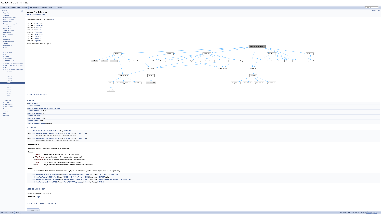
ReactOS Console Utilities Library (14, 69)
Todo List (5, 43)
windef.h (38, 23)
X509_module (9, 106)
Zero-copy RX (7, 28)
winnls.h (38, 30)
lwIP (6, 50)
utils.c (8, 95)
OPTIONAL (118, 179)
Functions (378, 10)
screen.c (9, 87)
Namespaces (34, 7)
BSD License (6, 39)
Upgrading (6, 13)
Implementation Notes (9, 37)
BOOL (33, 133)
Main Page (5, 7)
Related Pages (15, 7)
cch (85, 133)
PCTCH (67, 133)
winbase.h (38, 25)
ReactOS (4, 10)
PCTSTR (102, 177)
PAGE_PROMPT (70, 174)
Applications (8, 58)
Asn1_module (9, 104)
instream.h (9, 76)
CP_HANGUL (38, 113)
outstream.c (10, 78)
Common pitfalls (7, 21)
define (30, 103)
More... (53, 20)
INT (34, 131)
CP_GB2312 (37, 118)
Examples (59, 7)
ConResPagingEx (42, 179)
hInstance (111, 179)
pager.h (9, 85)
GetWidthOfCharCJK (43, 131)
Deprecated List (7, 45)
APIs (6, 54)
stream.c (9, 91)
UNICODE (37, 103)
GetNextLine (40, 133)
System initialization (8, 30)
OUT (48, 133)
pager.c (9, 82)
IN (51, 131)
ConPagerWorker (42, 138)
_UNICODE (37, 106)
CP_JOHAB (37, 116)
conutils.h (9, 72)
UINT (54, 131)
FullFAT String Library (10, 61)
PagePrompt (79, 174)
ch (72, 131)
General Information (8, 41)
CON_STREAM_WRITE (41, 108)
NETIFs (7, 56)
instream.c (9, 74)
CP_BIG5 (36, 120)
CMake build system (8, 19)
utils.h (8, 98)
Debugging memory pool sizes (11, 24)
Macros (373, 10)
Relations (7, 67)
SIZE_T (81, 133)
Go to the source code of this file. (37, 94)
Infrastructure (8, 52)
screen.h (9, 89)
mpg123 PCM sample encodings (14, 63)
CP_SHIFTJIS (38, 111)
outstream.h (10, 80)
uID (129, 179)
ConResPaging (41, 182)
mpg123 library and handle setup (14, 65)
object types (8, 100)
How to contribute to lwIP (10, 17)
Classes (43, 7)
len (117, 174)
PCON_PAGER (54, 133)
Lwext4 (7, 102)
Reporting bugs (7, 26)
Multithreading (7, 32)
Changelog (6, 15)
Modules (24, 7)
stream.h (9, 93)
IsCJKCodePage (39, 123)
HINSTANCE (104, 179)
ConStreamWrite (54, 108)
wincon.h (38, 27)
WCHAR (68, 131)
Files (50, 7)
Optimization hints (8, 34)
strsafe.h (38, 32)
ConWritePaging (41, 174)
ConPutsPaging (41, 177)
